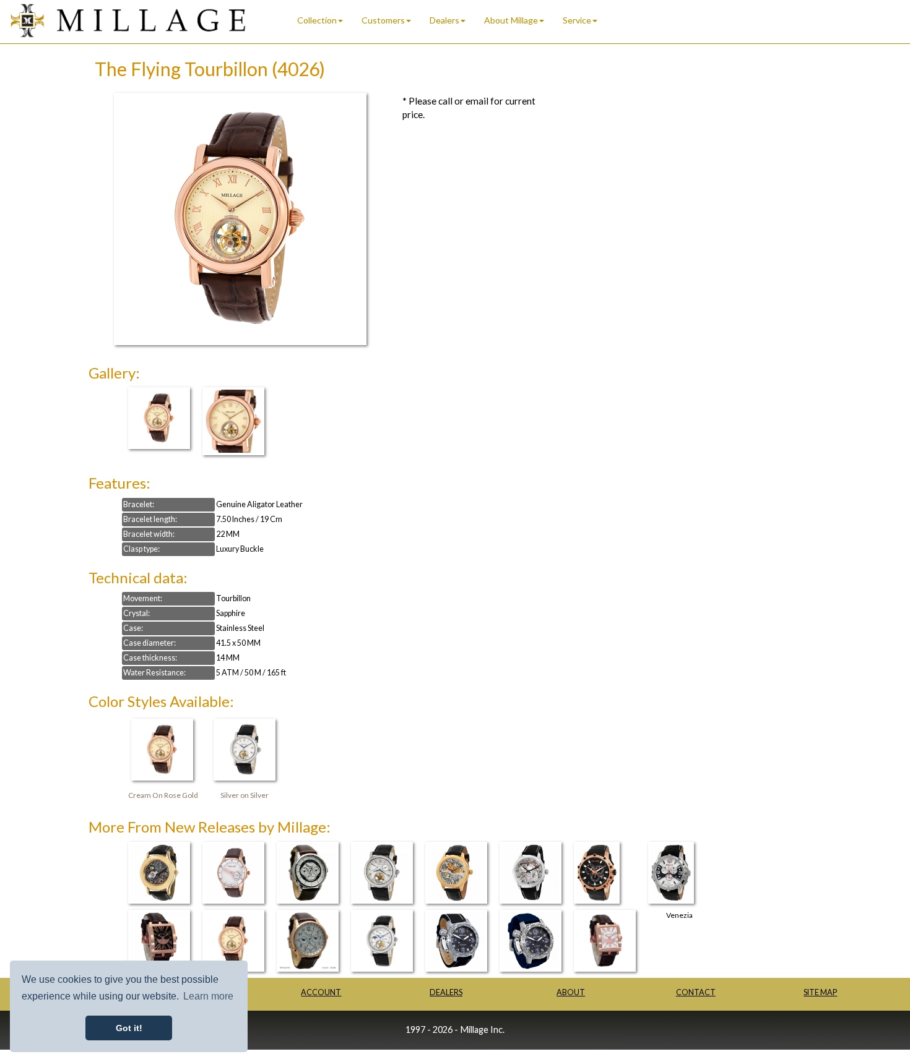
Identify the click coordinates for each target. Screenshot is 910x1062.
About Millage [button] (511, 20)
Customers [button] (383, 20)
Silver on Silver (244, 795)
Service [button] (577, 20)
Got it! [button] (129, 1028)
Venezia (679, 915)
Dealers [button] (444, 20)
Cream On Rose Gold (163, 795)
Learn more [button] (208, 996)
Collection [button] (317, 20)
